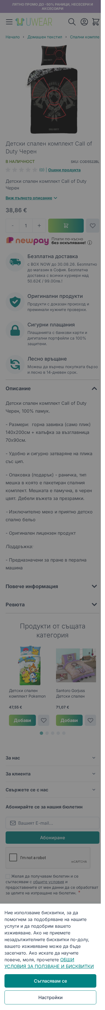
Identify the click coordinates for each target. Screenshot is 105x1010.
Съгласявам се (50, 981)
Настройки (50, 997)
